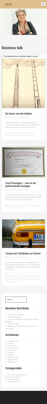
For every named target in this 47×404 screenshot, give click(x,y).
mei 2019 (10, 353)
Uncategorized (11, 133)
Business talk (21, 135)
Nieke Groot (25, 117)
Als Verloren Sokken (15, 317)
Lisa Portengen (10, 208)
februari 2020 (12, 346)
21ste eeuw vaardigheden (27, 133)
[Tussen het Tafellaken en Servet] (23, 233)
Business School (12, 275)
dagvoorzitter (32, 205)
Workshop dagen (13, 324)
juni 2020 (10, 343)
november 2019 (12, 348)
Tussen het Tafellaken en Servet (23, 253)
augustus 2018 (12, 359)
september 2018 (13, 357)
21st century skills (26, 275)
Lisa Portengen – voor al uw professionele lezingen (20, 185)
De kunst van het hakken (18, 113)
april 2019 (10, 355)
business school (10, 135)
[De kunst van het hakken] (23, 81)
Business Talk (11, 205)
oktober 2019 (12, 350)
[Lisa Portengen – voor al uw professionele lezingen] (23, 162)
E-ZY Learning (30, 135)
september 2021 (13, 341)
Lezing (39, 205)
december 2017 (12, 362)
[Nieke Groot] (8, 4)
